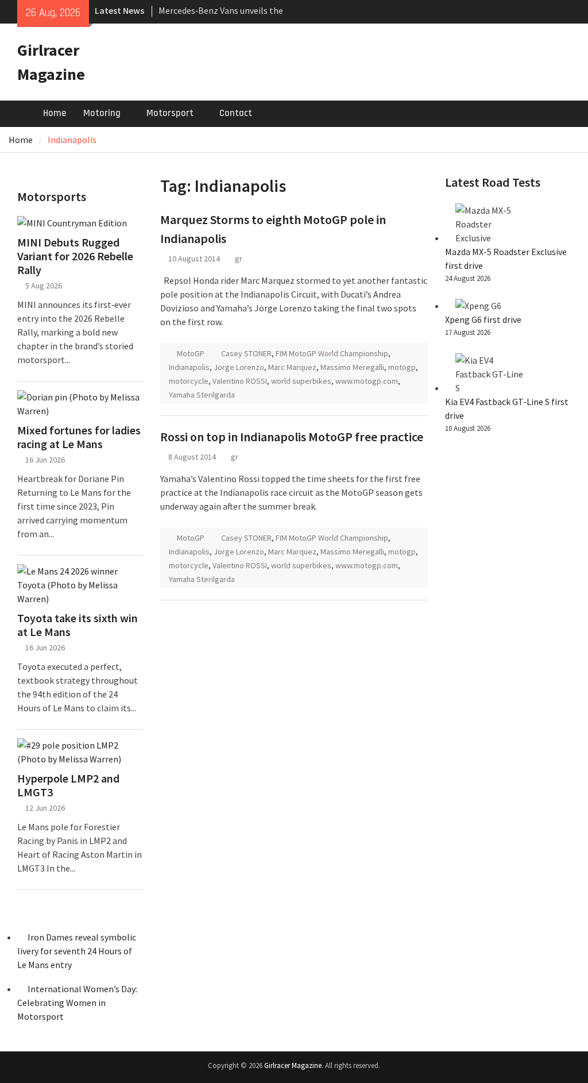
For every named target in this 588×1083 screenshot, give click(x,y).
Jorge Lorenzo (239, 367)
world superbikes (301, 381)
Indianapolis (189, 367)
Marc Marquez (292, 367)
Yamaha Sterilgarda (202, 395)
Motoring (102, 113)
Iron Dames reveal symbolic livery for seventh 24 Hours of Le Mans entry (76, 950)
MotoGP (190, 353)
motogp (402, 367)
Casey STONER (246, 353)
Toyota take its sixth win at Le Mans (77, 625)
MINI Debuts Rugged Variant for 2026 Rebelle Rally (75, 256)
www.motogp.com (366, 381)
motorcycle (188, 381)
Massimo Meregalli (352, 367)
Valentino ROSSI (239, 381)
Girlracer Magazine (293, 1065)
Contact (235, 113)
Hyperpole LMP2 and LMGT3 (68, 785)
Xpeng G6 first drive (483, 319)
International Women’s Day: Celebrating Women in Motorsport (77, 1002)
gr (238, 258)
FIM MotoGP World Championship (332, 353)
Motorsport (170, 113)
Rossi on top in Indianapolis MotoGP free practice (291, 437)
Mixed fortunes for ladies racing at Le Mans (79, 437)
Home (54, 113)
